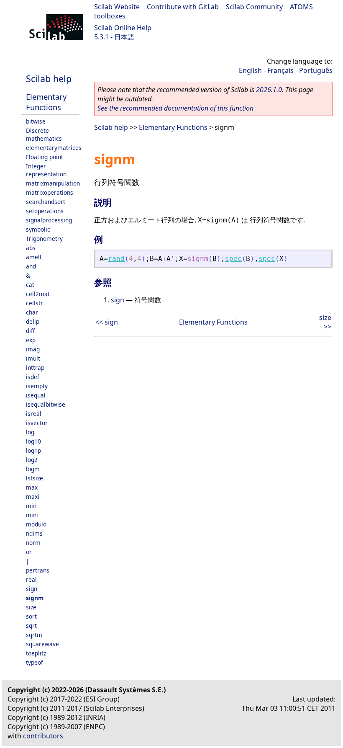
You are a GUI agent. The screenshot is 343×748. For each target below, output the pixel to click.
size (31, 607)
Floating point (44, 157)
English (250, 70)
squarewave (42, 644)
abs (31, 248)
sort (31, 616)
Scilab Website (117, 6)
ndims (34, 533)
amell (33, 257)
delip (32, 321)
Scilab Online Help (122, 27)
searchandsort (45, 202)
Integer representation (46, 170)
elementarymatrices (54, 148)
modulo (36, 524)
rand (116, 259)
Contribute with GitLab (183, 6)
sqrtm (34, 635)
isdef (32, 377)
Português (316, 70)
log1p (33, 450)
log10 (33, 441)
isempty (37, 386)
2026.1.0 (269, 89)
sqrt (31, 625)
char (32, 312)
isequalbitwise (45, 404)
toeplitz (36, 653)
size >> (325, 322)
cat (30, 285)
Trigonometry (44, 238)
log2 (32, 460)
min (31, 506)
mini (32, 515)
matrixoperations (49, 192)
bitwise (36, 121)
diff (30, 331)
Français (280, 70)
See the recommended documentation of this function (175, 108)
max (32, 487)
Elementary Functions (46, 101)
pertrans (37, 570)
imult (33, 358)
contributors (43, 735)
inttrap (35, 367)
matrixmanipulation (53, 183)
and (31, 266)
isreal (33, 414)
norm (33, 543)
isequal (36, 395)
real (31, 579)
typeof (34, 662)
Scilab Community (254, 6)
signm (35, 598)
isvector (37, 423)
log (30, 432)
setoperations (45, 211)
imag (33, 349)
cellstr (34, 303)
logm (33, 469)
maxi (32, 496)
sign (31, 589)
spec (233, 259)
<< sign (106, 322)
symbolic (38, 229)
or (29, 552)
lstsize (34, 478)
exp (31, 340)
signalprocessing (49, 220)
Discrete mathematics (44, 134)
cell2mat (38, 294)
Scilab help (49, 78)
